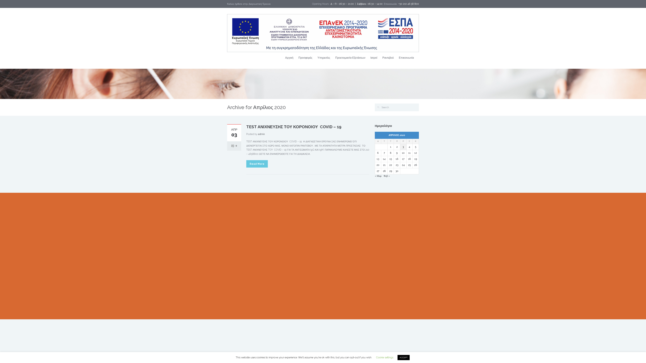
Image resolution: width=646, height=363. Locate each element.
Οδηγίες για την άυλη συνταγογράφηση (297, 241)
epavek (280, 221)
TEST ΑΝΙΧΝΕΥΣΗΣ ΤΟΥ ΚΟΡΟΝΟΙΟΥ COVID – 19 (293, 126)
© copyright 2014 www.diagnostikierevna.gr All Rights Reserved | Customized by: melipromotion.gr (281, 308)
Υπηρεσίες (323, 57)
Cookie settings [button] (384, 357)
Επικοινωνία (406, 57)
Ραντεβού (388, 57)
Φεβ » (387, 176)
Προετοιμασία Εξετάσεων (350, 57)
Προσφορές (305, 57)
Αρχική (289, 57)
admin (261, 134)
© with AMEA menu (278, 312)
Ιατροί (373, 57)
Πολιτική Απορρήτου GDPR (389, 267)
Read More (257, 164)
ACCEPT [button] (404, 357)
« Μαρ (378, 176)
